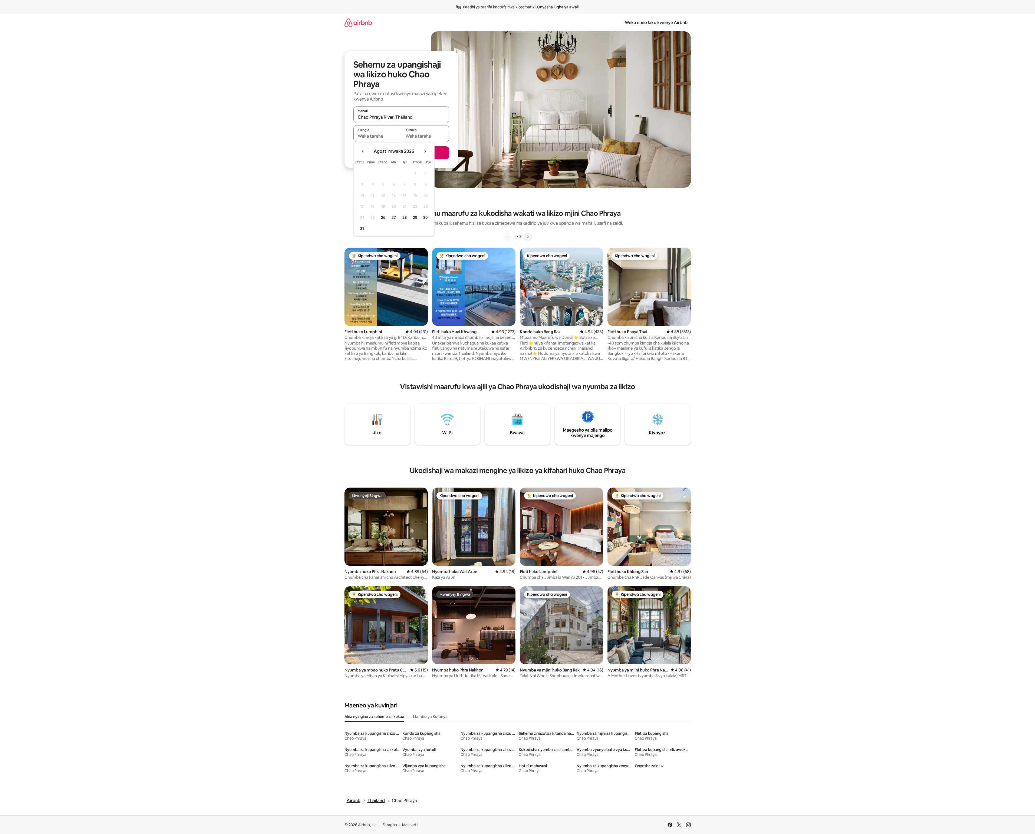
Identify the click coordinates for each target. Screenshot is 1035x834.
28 (404, 217)
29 (415, 217)
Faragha (390, 824)
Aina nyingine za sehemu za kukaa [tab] (374, 716)
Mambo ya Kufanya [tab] (430, 716)
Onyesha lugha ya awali (558, 7)
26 (383, 217)
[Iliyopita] (507, 237)
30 (425, 217)
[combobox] (401, 117)
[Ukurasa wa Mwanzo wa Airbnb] (358, 22)
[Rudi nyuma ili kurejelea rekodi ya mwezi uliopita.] (362, 151)
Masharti (410, 824)
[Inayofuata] (527, 237)
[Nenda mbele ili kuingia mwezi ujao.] (425, 151)
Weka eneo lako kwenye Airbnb (656, 22)
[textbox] (377, 136)
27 (394, 217)
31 (362, 228)
